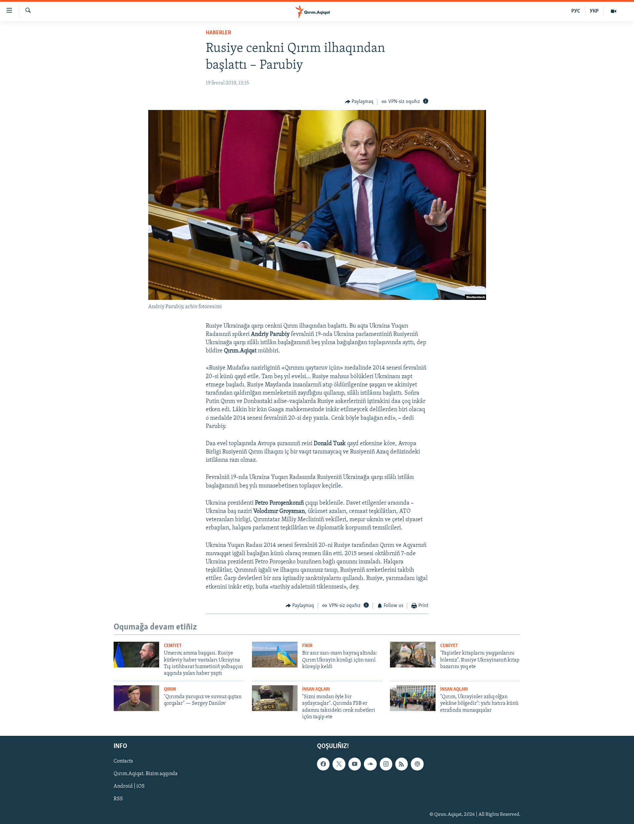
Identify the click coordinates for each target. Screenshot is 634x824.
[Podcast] (417, 764)
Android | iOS (129, 786)
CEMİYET (173, 645)
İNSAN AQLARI (316, 689)
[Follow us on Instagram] (386, 764)
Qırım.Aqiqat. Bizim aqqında (146, 773)
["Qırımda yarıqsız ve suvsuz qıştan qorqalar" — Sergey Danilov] (136, 698)
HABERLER (218, 33)
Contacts (123, 761)
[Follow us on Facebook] (323, 764)
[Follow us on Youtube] (354, 764)
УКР (594, 11)
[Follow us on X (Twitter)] (339, 764)
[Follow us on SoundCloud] (370, 764)
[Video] (613, 11)
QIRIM (170, 689)
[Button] (359, 101)
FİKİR (307, 645)
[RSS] (401, 764)
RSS (118, 799)
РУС (575, 11)
